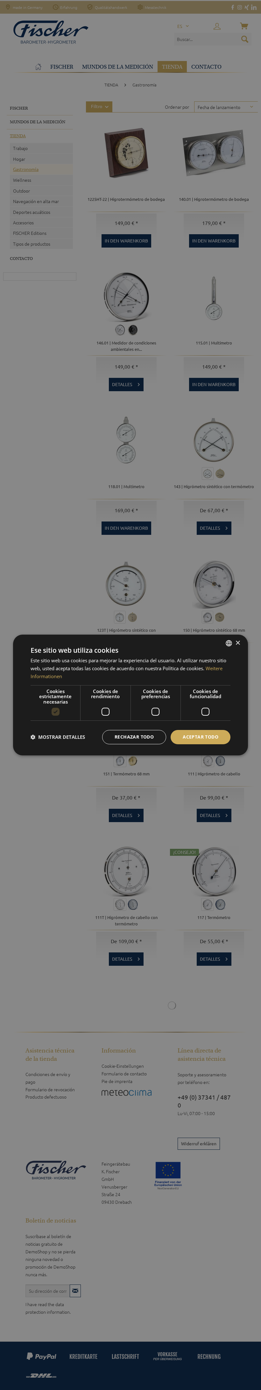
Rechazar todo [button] (134, 737)
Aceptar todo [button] (200, 737)
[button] (58, 737)
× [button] (237, 643)
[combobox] (229, 643)
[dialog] (130, 695)
